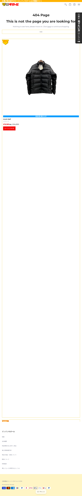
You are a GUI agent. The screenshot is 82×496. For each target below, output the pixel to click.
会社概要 (4, 441)
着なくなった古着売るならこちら (11, 468)
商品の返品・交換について (9, 455)
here (49, 27)
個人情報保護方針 (7, 450)
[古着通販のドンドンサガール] (10, 4)
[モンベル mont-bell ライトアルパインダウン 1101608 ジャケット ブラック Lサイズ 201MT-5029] (41, 228)
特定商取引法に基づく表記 (9, 446)
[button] (65, 4)
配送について (5, 459)
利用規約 (4, 463)
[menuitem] (65, 4)
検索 (3, 437)
